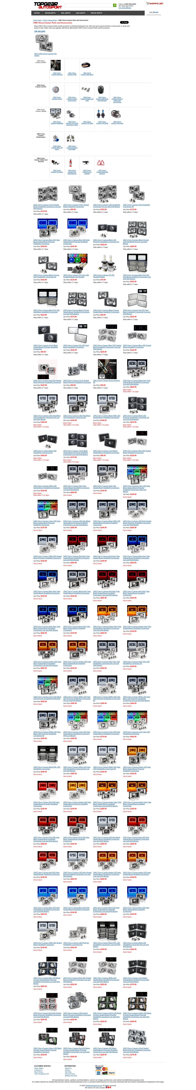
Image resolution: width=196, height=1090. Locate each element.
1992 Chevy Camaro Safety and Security (40, 159)
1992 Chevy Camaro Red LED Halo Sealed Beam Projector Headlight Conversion (46, 804)
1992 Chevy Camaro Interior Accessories (72, 99)
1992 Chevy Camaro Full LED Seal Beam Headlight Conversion (76, 346)
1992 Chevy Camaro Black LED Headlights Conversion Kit (45, 452)
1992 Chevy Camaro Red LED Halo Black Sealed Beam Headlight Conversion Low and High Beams (46, 839)
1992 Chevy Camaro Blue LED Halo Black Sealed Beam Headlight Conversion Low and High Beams (106, 909)
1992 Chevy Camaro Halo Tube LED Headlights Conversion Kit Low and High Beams (106, 663)
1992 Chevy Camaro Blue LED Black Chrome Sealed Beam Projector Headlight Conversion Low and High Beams (46, 981)
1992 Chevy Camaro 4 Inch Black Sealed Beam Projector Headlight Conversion (45, 347)
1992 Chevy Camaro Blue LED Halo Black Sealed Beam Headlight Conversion (136, 909)
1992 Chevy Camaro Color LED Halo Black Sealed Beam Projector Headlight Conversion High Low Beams (136, 489)
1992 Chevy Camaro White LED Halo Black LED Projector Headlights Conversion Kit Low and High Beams (136, 699)
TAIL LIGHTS (65, 13)
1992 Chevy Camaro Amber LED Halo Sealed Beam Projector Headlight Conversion (77, 804)
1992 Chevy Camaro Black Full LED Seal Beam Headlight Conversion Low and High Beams (137, 277)
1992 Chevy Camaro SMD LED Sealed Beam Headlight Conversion (47, 944)
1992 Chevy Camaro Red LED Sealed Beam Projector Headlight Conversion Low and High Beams (47, 1015)
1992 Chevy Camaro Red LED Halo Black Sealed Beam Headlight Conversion (76, 839)
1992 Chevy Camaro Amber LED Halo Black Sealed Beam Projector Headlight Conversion (137, 769)
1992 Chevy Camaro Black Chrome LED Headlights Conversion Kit (46, 276)
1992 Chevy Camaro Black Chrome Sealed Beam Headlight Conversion (106, 311)
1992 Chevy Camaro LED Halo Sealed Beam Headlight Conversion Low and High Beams (77, 874)
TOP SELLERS (39, 31)
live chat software (125, 8)
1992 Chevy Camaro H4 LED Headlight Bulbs (103, 276)
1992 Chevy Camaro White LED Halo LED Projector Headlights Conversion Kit (106, 699)
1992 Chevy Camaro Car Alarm (57, 171)
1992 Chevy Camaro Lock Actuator (87, 172)
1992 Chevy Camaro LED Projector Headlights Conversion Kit (76, 944)
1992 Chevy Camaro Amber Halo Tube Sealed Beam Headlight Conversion (137, 627)
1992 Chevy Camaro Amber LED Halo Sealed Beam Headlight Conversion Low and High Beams (107, 874)
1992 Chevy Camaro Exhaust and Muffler (72, 147)
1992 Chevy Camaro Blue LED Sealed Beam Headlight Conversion (137, 346)
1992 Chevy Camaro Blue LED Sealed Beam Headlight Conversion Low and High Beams (107, 347)
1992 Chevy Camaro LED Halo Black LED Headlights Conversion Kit (76, 417)
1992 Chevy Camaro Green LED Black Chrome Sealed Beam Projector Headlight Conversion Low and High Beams (107, 1016)
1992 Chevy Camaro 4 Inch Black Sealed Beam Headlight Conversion (106, 452)
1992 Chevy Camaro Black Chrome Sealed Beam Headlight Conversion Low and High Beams (76, 312)
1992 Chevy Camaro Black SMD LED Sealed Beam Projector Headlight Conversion (106, 523)
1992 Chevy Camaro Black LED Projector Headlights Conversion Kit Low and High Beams (136, 417)
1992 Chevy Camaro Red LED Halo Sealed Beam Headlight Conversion (46, 873)
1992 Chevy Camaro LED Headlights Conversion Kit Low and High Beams (106, 206)
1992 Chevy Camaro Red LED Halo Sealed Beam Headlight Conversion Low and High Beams (136, 839)
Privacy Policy (70, 1074)
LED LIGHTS (80, 13)
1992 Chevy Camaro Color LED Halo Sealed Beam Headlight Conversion (106, 733)
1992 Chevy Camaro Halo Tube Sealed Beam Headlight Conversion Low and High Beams (76, 488)
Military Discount (71, 1076)
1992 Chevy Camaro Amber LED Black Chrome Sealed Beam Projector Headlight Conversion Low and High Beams (137, 1016)
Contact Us (38, 1070)
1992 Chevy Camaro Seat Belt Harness (102, 172)
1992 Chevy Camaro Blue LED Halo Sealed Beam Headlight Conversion (76, 909)
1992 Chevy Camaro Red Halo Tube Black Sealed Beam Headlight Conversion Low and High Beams (106, 593)
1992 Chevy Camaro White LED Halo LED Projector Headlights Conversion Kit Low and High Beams (77, 699)
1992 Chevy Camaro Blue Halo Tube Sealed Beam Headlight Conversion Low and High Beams (136, 558)
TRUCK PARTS (96, 13)
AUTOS (37, 13)
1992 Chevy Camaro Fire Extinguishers (72, 172)
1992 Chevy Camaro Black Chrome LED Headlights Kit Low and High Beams (136, 242)
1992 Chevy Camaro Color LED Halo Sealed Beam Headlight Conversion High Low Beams (76, 734)
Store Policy (38, 1072)
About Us (68, 1068)
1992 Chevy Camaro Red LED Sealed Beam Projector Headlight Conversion (47, 381)
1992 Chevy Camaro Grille (72, 73)
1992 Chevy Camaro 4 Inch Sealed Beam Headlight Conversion (76, 206)
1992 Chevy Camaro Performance (40, 135)
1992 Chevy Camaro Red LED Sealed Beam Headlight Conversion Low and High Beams (77, 980)
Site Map (68, 1072)
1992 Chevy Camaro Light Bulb (102, 122)
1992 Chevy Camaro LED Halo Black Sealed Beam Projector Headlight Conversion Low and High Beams (76, 523)
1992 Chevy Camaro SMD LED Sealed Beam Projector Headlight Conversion (47, 557)
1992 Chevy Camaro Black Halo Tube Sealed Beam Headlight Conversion (77, 592)
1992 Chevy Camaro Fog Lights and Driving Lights (72, 123)
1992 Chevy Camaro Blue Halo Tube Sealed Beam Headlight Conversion (46, 592)
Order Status (38, 1068)
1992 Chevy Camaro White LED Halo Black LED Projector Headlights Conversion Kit (47, 734)
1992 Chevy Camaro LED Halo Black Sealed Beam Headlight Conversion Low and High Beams (106, 839)
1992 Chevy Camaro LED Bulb (87, 122)
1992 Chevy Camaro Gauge (57, 98)
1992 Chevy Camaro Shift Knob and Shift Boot (102, 99)
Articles (67, 1070)
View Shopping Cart (41, 1074)
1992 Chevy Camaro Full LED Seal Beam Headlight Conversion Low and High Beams (136, 312)
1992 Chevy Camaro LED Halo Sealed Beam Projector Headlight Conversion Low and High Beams (137, 523)
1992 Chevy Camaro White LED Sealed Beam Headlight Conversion (46, 487)
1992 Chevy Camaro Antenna (57, 73)
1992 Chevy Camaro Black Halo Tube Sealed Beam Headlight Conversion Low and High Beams (137, 382)
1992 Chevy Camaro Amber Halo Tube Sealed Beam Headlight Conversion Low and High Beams (107, 628)
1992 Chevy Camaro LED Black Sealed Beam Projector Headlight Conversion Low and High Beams (105, 1050)
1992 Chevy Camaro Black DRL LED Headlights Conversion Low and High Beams (106, 945)
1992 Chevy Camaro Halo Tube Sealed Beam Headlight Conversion (106, 487)
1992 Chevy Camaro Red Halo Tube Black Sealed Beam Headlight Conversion (136, 593)
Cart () (153, 12)
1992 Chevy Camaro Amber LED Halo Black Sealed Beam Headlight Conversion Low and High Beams (47, 663)
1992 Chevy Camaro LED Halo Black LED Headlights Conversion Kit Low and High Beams (46, 417)
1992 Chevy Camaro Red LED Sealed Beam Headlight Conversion (137, 452)
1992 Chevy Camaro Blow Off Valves (57, 147)
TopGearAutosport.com (93, 1086)
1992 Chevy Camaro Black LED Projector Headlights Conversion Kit (106, 241)
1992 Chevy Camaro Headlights (57, 122)
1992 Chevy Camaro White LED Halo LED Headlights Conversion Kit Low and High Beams (76, 769)
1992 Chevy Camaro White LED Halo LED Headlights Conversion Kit (106, 768)
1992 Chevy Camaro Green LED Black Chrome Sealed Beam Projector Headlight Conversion (47, 1050)
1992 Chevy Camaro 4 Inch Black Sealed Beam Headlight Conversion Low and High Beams (136, 980)
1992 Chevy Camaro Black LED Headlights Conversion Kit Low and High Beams (136, 945)
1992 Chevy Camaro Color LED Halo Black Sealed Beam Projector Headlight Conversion (46, 523)
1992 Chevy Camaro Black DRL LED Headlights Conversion (46, 768)
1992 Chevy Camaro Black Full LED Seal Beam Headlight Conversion (46, 311)
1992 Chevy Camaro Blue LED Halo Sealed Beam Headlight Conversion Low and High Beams (46, 909)
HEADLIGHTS (50, 13)
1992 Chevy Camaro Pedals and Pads (87, 99)
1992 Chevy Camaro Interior (40, 86)
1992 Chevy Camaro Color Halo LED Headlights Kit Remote (136, 733)
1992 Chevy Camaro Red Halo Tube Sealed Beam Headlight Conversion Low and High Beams (76, 558)
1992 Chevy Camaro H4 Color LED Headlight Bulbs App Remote (76, 276)
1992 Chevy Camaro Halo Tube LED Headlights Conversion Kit (136, 663)
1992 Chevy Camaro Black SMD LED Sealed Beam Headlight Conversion (106, 417)
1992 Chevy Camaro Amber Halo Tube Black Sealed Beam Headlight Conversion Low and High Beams (107, 804)
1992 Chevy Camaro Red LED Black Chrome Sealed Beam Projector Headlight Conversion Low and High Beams (76, 1051)
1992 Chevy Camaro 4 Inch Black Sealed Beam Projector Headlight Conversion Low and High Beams (75, 453)
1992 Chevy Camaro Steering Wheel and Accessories (117, 100)
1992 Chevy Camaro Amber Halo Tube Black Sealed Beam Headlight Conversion (137, 804)
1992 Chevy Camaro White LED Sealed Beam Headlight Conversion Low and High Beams (106, 980)
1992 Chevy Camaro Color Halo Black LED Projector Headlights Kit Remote (47, 698)
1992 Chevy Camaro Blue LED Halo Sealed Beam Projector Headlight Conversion (76, 242)
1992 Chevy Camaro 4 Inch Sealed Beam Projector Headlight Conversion (77, 381)
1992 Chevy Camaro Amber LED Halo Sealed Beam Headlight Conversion (137, 873)
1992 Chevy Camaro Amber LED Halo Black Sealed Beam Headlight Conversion (77, 663)
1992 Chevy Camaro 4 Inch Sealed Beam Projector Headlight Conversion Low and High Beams (137, 1050)
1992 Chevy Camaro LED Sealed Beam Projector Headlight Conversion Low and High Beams (77, 1015)
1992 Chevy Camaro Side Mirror (87, 73)
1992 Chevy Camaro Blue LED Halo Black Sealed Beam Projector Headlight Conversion (46, 242)
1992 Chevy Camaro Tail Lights (117, 122)
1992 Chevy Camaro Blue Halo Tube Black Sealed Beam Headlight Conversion (76, 628)
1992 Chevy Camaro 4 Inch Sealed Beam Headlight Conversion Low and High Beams (47, 207)
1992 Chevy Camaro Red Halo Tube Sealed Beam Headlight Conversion (106, 557)
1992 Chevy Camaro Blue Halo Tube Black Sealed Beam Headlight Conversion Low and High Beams (46, 628)
